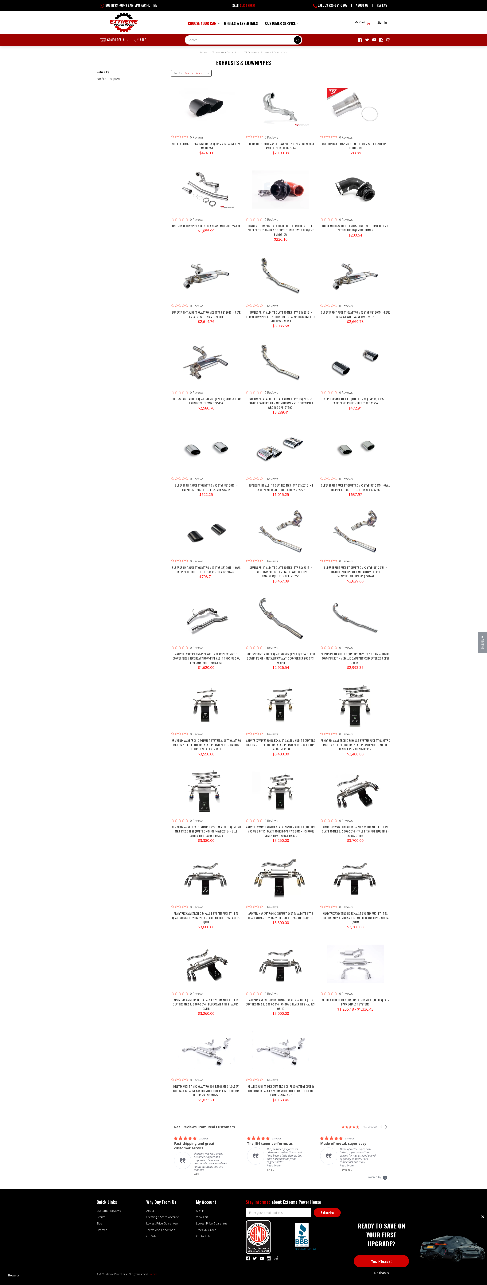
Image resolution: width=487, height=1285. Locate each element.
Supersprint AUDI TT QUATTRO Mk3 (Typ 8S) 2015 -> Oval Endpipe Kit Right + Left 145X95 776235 (355, 487)
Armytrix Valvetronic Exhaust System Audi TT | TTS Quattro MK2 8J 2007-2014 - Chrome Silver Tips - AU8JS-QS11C (281, 1004)
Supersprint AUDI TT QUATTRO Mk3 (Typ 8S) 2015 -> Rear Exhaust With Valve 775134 (206, 401)
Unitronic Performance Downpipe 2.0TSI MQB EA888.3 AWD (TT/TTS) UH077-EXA (281, 146)
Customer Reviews (109, 1211)
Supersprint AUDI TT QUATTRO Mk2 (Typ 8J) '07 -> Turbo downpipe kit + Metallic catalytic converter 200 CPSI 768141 (281, 658)
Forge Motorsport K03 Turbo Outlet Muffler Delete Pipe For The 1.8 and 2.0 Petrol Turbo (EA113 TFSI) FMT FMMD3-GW (280, 230)
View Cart (202, 1217)
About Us (362, 5)
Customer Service (281, 23)
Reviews (382, 5)
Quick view (206, 103)
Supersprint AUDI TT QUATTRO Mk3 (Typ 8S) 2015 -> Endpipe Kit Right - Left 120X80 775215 (206, 487)
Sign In (200, 1211)
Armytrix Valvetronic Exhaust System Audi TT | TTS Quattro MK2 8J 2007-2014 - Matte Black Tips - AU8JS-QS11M (355, 917)
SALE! (243, 5)
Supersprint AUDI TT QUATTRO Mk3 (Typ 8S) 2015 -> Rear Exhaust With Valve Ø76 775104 (355, 314)
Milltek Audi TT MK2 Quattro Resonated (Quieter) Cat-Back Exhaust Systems (355, 1002)
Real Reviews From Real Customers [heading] (204, 1127)
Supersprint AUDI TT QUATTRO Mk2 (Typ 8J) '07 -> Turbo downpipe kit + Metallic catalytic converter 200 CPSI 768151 (355, 658)
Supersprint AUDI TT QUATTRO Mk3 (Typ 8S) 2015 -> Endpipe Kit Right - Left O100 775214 (355, 401)
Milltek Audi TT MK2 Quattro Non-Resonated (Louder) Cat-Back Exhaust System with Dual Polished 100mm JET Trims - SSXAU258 (206, 1090)
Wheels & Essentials (241, 23)
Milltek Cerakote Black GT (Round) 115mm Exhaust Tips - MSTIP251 (206, 146)
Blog (99, 1223)
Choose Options (281, 193)
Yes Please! (381, 1261)
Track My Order (206, 1230)
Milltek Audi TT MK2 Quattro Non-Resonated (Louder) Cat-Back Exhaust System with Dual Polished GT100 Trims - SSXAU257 (281, 1090)
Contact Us (203, 1236)
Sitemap (102, 1230)
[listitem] (202, 1153)
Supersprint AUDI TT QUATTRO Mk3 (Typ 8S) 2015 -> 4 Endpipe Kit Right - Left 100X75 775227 (280, 487)
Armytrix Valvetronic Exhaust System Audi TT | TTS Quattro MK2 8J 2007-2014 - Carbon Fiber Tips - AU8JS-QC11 (206, 917)
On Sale (151, 1236)
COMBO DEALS (115, 39)
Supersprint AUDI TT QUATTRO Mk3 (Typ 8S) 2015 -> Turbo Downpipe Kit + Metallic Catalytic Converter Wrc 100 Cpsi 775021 (280, 403)
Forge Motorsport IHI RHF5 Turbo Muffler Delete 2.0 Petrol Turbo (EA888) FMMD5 (355, 228)
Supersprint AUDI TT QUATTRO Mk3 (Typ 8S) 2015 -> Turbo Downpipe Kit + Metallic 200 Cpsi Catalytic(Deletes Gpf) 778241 (355, 571)
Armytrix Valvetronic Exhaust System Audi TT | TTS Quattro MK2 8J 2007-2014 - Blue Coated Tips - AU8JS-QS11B (206, 1004)
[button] (381, 1127)
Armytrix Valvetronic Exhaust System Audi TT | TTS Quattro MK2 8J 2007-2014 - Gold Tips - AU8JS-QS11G (281, 915)
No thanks (381, 1273)
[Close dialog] (482, 1216)
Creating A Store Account (162, 1217)
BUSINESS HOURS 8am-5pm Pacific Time (131, 5)
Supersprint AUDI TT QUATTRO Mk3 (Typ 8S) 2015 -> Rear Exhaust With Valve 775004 (206, 314)
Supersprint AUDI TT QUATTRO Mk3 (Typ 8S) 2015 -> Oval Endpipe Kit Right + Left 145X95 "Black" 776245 (206, 569)
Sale (142, 39)
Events (101, 1217)
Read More (201, 1165)
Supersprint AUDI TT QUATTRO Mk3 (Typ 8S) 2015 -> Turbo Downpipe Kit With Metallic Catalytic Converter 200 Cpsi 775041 (280, 316)
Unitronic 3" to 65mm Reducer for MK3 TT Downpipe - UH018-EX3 (355, 146)
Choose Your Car (202, 23)
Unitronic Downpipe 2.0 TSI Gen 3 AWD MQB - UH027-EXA (206, 226)
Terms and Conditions (160, 1230)
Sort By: (178, 73)
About (150, 1211)
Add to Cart (206, 111)
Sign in (382, 22)
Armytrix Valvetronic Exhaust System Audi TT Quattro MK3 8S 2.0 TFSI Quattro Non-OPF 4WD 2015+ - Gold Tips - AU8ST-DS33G (280, 744)
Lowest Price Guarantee (162, 1223)
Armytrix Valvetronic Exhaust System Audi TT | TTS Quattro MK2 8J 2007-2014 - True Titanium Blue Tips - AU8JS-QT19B (355, 831)
